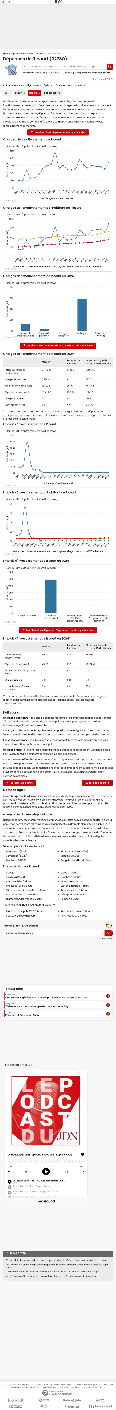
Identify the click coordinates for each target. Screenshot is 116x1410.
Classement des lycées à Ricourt (24, 899)
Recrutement (66, 1385)
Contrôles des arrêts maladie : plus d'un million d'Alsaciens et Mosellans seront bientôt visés (51, 1276)
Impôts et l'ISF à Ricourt (19, 886)
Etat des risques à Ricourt (75, 886)
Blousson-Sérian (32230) (74, 851)
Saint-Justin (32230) (17, 851)
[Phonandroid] (100, 1406)
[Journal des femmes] (16, 1400)
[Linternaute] (72, 1400)
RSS (38, 1387)
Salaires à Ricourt (15, 877)
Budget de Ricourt (96, 783)
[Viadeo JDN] (44, 1406)
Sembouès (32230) (16, 856)
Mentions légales (60, 1387)
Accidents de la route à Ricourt (23, 894)
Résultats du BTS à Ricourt (75, 915)
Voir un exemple (106, 938)
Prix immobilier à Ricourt (19, 881)
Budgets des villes (17, 54)
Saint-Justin (41, 73)
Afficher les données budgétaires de (22, 85)
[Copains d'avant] (16, 1406)
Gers (31, 54)
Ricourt (39, 54)
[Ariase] (72, 1406)
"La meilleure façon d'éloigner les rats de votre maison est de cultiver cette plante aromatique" (53, 1272)
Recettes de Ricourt (21, 783)
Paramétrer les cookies (103, 1385)
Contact (55, 1385)
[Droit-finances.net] (100, 1400)
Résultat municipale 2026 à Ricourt (25, 911)
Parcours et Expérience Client (22, 1014)
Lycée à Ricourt (69, 872)
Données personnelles (83, 1385)
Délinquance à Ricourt (73, 894)
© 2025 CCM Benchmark (94, 1387)
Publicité (47, 1385)
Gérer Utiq (15, 1387)
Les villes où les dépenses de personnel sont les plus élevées (60, 345)
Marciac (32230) (70, 856)
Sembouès (54, 73)
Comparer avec (63, 85)
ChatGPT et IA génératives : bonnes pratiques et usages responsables (46, 996)
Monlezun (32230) (16, 860)
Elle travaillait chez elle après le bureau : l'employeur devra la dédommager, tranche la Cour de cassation (57, 1260)
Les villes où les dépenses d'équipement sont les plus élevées (60, 630)
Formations (14, 989)
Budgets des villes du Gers (76, 860)
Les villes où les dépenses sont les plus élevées (60, 132)
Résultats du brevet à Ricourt (77, 911)
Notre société (36, 1385)
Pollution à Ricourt (71, 899)
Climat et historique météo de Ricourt (27, 890)
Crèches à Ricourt (71, 877)
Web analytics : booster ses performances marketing (36, 1005)
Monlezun (67, 73)
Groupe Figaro (75, 1387)
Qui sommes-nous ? (12, 1385)
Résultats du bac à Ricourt (20, 915)
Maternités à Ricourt (72, 881)
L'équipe (25, 1385)
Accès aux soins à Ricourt (75, 890)
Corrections (47, 1387)
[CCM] (44, 1400)
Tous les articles (28, 1387)
